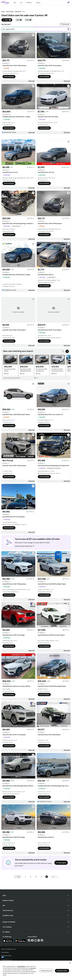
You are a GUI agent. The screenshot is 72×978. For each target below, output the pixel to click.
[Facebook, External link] (32, 940)
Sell (21, 2)
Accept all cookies (62, 970)
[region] (36, 969)
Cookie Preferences (6, 960)
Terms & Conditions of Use (8, 949)
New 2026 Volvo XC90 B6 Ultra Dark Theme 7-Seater (58, 371)
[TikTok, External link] (29, 940)
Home (3, 11)
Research (29, 2)
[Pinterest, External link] (42, 940)
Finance (38, 2)
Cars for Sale (9, 11)
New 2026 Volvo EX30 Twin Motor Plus (41, 370)
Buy (15, 2)
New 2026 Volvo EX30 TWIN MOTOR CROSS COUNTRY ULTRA (25, 371)
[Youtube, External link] (35, 940)
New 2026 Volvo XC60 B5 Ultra (9, 370)
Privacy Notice (5, 952)
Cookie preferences (46, 970)
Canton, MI (18, 11)
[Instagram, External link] (38, 940)
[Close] (70, 963)
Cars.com (33, 968)
